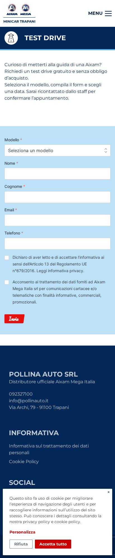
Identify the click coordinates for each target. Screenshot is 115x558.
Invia (13, 319)
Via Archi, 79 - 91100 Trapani (39, 407)
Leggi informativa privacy (60, 270)
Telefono (13, 233)
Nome (11, 163)
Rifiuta (21, 544)
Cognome (14, 186)
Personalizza (22, 532)
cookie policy (67, 521)
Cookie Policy (24, 461)
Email (10, 209)
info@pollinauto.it (29, 400)
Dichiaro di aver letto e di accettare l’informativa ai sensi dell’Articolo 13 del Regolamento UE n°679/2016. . (58, 264)
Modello (13, 139)
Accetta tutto (53, 544)
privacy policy (36, 521)
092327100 (21, 394)
